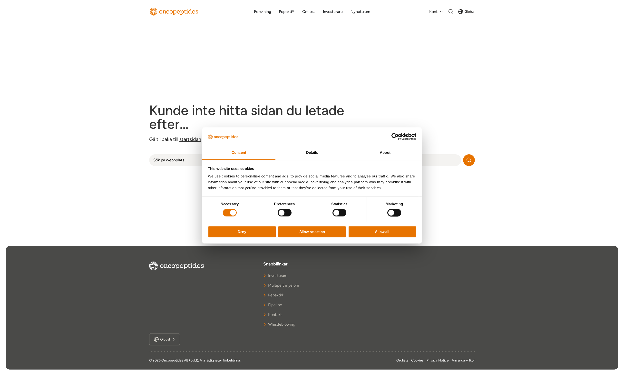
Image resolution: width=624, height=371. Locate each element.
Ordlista (402, 360)
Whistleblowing (281, 324)
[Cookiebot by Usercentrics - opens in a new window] (395, 136)
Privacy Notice (438, 360)
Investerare (277, 275)
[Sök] (469, 160)
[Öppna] (451, 12)
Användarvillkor (463, 360)
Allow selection (312, 232)
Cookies (417, 360)
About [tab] (385, 153)
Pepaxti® (275, 295)
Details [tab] (312, 153)
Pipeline (275, 305)
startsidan (190, 139)
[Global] (461, 12)
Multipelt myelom (283, 285)
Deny (242, 232)
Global (469, 12)
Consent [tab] (239, 153)
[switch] (285, 213)
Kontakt (275, 314)
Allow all (382, 232)
